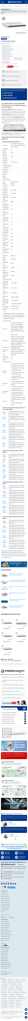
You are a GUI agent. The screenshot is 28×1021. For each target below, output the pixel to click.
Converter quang (4, 1000)
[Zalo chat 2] (26, 1013)
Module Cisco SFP (18, 986)
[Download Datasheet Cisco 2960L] (25, 715)
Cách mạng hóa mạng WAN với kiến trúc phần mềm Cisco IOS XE (17, 600)
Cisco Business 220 (19, 982)
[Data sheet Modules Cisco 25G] (25, 721)
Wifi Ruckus (20, 990)
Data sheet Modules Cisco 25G (8, 721)
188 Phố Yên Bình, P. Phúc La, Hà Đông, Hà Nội (12, 763)
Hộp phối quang (11, 1000)
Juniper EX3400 (4, 956)
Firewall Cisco (11, 1004)
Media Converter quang (5, 966)
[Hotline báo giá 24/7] (26, 1017)
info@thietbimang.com (10, 98)
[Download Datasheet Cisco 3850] (25, 717)
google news (4, 974)
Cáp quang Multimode (5, 962)
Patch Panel (17, 1002)
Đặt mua (10, 66)
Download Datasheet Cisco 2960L (8, 715)
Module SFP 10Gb (11, 988)
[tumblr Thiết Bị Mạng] (16, 883)
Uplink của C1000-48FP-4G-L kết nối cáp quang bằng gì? (13, 688)
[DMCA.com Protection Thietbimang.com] (4, 945)
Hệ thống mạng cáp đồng (6, 931)
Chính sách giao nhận (5, 898)
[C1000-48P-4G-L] (7, 623)
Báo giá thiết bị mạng (5, 904)
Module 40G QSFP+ (19, 988)
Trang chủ (3, 6)
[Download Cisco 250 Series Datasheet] (25, 713)
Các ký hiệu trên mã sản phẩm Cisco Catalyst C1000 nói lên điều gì (16, 574)
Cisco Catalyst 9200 (5, 951)
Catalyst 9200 (22, 979)
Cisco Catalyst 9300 (5, 953)
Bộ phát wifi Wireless (5, 932)
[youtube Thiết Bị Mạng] (7, 883)
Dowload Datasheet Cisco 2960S (8, 723)
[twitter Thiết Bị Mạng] (4, 883)
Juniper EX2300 (4, 955)
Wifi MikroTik (4, 992)
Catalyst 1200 (10, 979)
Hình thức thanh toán (5, 902)
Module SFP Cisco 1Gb (5, 936)
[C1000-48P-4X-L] (21, 636)
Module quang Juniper (12, 996)
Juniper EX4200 (4, 994)
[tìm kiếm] (26, 2)
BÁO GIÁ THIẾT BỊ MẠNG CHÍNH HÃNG (14, 844)
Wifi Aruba (15, 990)
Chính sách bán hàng (5, 896)
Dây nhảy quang (21, 996)
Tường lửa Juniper (4, 958)
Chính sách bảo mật (5, 894)
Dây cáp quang (4, 998)
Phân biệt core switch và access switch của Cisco (17, 587)
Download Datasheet (5, 909)
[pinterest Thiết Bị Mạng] (13, 883)
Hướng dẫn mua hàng (5, 906)
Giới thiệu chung (4, 893)
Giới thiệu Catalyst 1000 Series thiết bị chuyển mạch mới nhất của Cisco (17, 606)
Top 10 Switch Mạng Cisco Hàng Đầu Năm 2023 (17, 593)
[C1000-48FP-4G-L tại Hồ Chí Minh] (14, 790)
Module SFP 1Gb (4, 988)
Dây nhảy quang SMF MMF (6, 964)
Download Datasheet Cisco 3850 (8, 717)
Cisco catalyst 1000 (21, 114)
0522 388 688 (8, 93)
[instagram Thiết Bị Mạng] (9, 883)
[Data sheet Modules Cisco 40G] (25, 719)
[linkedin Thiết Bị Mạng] (11, 883)
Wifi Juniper (10, 992)
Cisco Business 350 (13, 984)
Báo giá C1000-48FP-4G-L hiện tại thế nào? (11, 691)
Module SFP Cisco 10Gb (5, 938)
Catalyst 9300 (4, 982)
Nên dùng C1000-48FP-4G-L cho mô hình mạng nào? (13, 684)
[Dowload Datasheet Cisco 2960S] (25, 723)
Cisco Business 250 (5, 984)
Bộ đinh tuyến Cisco (5, 940)
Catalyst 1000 (4, 979)
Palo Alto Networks (5, 960)
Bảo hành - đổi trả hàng (5, 900)
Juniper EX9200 (4, 996)
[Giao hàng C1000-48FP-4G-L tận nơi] (14, 746)
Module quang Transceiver (6, 934)
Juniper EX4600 (18, 994)
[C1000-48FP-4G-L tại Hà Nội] (14, 771)
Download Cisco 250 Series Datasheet (9, 712)
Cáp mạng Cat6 (11, 1002)
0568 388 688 (8, 95)
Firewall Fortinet (18, 1004)
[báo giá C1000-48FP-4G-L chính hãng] (14, 702)
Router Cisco (11, 986)
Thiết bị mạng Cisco (18, 6)
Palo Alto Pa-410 (12, 1006)
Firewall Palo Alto (4, 1006)
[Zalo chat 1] (26, 1009)
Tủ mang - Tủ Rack (4, 929)
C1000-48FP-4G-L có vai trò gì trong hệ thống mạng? (13, 677)
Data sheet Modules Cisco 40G (8, 719)
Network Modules (4, 986)
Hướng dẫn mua (17, 66)
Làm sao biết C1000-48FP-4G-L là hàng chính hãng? (12, 694)
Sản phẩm (10, 6)
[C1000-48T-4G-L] (21, 623)
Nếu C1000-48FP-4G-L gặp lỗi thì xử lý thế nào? (11, 698)
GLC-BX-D (12, 315)
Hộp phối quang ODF (5, 968)
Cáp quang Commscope (21, 998)
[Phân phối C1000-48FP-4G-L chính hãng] (14, 671)
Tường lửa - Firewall (5, 927)
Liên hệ (2, 911)
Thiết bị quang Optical (5, 925)
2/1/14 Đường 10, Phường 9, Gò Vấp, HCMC (11, 781)
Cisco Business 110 (11, 982)
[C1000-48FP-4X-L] (7, 636)
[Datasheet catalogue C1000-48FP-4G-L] (14, 708)
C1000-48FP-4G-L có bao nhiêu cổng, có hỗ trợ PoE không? (12, 681)
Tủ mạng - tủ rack (19, 1000)
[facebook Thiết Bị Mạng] (2, 883)
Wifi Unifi (9, 990)
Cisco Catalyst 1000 (5, 949)
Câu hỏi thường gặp (5, 908)
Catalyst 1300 (16, 979)
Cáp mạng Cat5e (4, 1002)
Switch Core (20, 984)
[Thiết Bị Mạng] (14, 2)
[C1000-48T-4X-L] (7, 649)
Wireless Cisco (4, 990)
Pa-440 (17, 1006)
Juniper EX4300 (11, 994)
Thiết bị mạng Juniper (5, 923)
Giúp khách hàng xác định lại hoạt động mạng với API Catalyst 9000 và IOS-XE (17, 580)
